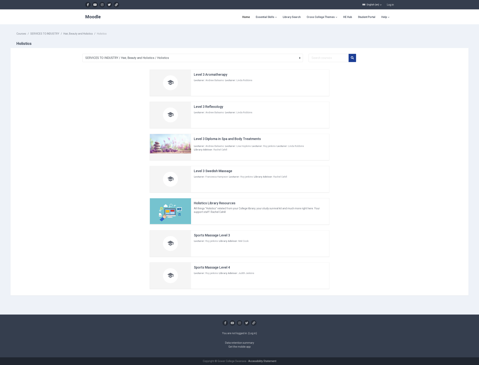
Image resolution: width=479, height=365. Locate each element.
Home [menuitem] (246, 17)
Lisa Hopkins (244, 146)
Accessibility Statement (262, 361)
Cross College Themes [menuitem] (321, 17)
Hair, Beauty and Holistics (78, 33)
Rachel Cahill (220, 149)
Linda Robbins (244, 80)
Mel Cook (243, 241)
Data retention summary (239, 342)
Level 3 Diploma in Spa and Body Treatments (227, 139)
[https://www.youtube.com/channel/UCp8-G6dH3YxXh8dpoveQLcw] (95, 4)
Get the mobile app (239, 346)
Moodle (93, 16)
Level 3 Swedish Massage (213, 171)
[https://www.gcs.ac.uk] (116, 4)
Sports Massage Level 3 (212, 235)
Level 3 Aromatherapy (210, 74)
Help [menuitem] (384, 17)
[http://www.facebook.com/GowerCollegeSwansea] (88, 4)
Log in (390, 4)
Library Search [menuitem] (292, 17)
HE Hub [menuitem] (347, 17)
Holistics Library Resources (214, 203)
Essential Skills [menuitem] (265, 17)
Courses (21, 33)
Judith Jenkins (246, 273)
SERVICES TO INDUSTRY (44, 33)
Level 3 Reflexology (208, 107)
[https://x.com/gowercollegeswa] (109, 4)
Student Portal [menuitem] (366, 17)
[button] (372, 5)
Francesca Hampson (216, 176)
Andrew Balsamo (214, 80)
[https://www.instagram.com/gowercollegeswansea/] (102, 4)
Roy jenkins (269, 146)
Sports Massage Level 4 (212, 267)
